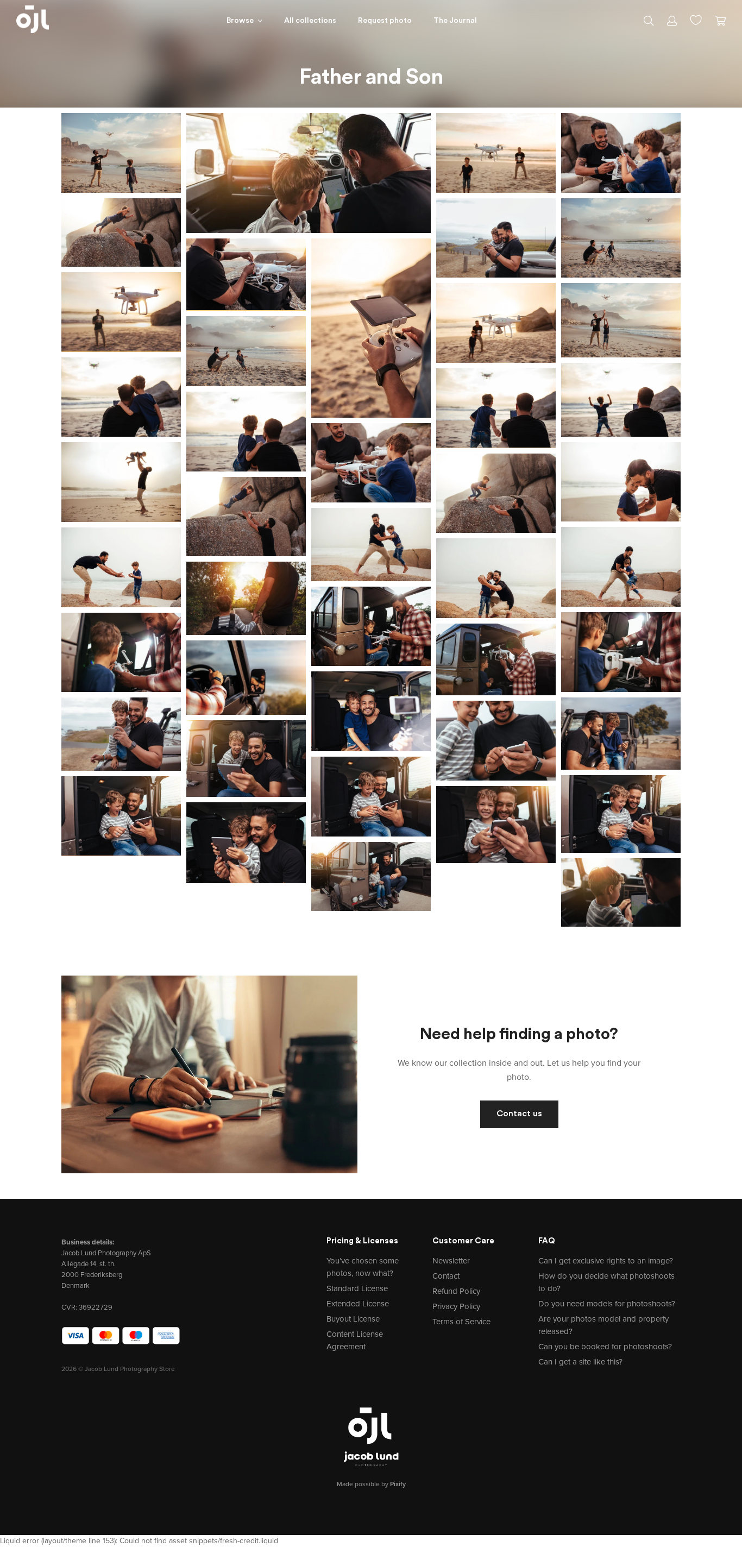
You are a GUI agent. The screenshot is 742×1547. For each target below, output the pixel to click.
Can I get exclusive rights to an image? (605, 1261)
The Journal (455, 21)
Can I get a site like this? (580, 1362)
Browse (240, 21)
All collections (310, 21)
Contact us (519, 1114)
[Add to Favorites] (175, 119)
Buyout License (353, 1319)
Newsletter (451, 1261)
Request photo (385, 21)
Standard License (357, 1288)
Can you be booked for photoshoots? (605, 1346)
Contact (446, 1276)
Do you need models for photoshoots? (606, 1304)
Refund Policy (456, 1291)
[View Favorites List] (695, 19)
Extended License (357, 1304)
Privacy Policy (456, 1306)
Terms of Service (461, 1321)
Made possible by (371, 1484)
